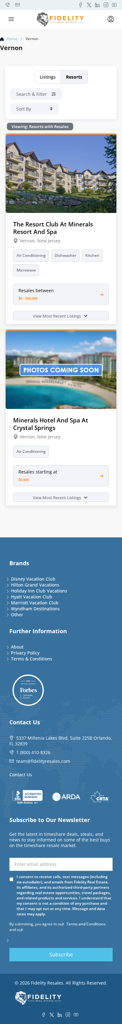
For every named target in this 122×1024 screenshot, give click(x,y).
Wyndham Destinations (35, 609)
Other (17, 615)
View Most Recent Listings (57, 316)
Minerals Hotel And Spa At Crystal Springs (50, 424)
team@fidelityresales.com (43, 761)
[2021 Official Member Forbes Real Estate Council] (28, 690)
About (17, 647)
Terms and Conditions (86, 924)
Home (12, 38)
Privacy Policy (25, 653)
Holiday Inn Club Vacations (39, 591)
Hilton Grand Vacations (35, 585)
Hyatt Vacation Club (31, 597)
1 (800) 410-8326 (33, 752)
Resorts (74, 77)
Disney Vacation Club (33, 579)
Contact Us (20, 775)
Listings (48, 77)
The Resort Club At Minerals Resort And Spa (53, 228)
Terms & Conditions (31, 659)
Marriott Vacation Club (34, 603)
